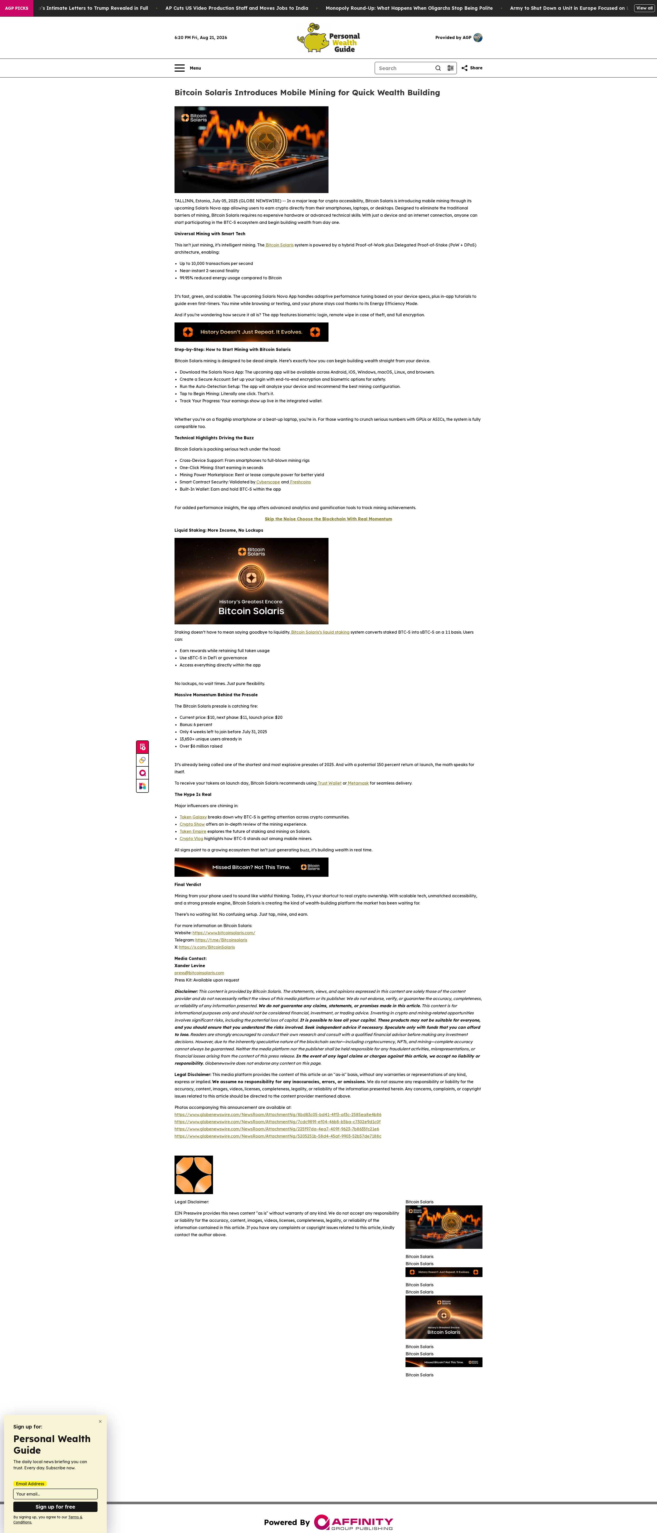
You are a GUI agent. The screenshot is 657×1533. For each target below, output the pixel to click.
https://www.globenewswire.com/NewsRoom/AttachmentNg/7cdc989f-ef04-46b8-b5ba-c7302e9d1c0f (278, 1121)
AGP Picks (16, 8)
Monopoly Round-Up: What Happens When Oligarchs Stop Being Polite (409, 8)
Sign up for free (55, 1506)
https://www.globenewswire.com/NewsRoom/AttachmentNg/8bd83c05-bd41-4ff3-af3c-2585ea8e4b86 (278, 1114)
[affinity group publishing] (142, 773)
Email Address (30, 1483)
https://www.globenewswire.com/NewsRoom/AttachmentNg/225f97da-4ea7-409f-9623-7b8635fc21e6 (277, 1128)
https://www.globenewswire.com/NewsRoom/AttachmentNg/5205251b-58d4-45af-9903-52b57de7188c (278, 1136)
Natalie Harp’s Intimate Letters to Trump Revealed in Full (79, 8)
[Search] (438, 68)
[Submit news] (142, 747)
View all (644, 8)
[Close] (100, 1421)
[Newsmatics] (142, 785)
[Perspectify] (142, 760)
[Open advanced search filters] (450, 68)
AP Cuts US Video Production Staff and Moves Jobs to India (237, 8)
